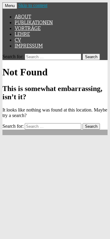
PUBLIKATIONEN (34, 22)
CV (18, 40)
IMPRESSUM (29, 46)
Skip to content (32, 5)
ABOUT (23, 17)
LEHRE (22, 34)
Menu (10, 5)
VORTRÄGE (28, 28)
